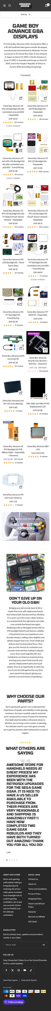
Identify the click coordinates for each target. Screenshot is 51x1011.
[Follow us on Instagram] (19, 970)
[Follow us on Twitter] (12, 970)
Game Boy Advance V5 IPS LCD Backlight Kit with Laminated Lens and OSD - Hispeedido (13, 110)
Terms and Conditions (37, 889)
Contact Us (33, 879)
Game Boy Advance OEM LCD (38, 448)
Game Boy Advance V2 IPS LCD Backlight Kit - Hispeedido (38, 161)
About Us (32, 884)
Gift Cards (32, 922)
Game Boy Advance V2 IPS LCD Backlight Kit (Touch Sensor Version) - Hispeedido (38, 215)
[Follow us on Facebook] (6, 970)
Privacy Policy (34, 894)
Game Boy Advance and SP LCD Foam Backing (13, 402)
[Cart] (46, 5)
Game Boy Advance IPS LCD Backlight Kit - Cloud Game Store (13, 262)
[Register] (43, 945)
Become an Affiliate (36, 917)
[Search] (9, 5)
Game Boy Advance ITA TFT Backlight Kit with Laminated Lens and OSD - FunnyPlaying (38, 264)
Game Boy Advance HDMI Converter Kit (13, 357)
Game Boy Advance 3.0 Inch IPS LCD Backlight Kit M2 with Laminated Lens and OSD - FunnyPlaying (13, 163)
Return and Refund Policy (36, 905)
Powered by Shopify (29, 980)
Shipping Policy (35, 899)
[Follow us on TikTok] (31, 970)
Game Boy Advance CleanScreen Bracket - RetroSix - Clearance (38, 361)
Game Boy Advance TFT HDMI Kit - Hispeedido (37, 313)
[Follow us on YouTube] (25, 970)
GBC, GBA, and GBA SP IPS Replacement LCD (37, 405)
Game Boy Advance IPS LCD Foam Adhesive (13, 496)
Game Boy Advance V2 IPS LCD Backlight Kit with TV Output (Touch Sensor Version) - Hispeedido (13, 215)
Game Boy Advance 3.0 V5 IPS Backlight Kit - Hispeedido (38, 109)
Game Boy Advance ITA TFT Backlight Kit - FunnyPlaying (13, 315)
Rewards (32, 912)
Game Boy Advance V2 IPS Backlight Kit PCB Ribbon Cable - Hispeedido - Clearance (13, 451)
